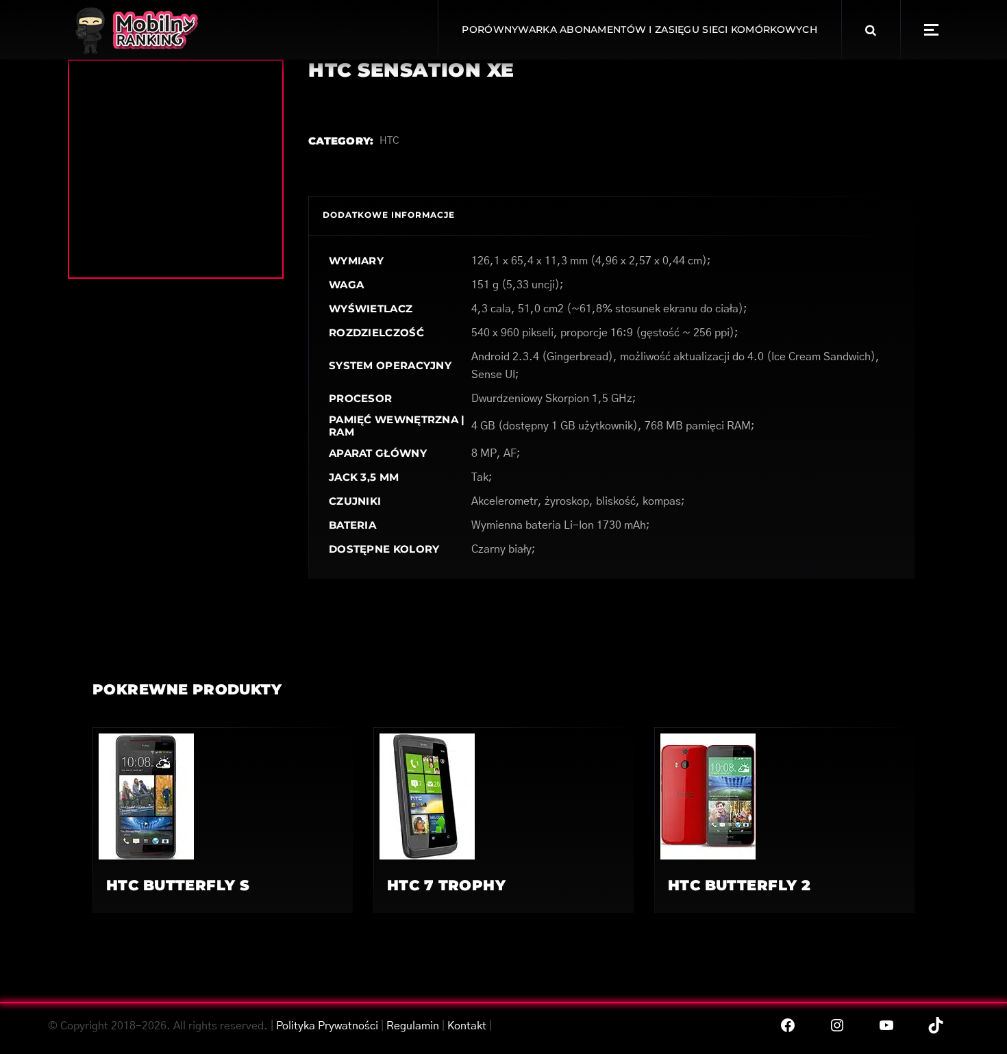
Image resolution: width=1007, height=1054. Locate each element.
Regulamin (412, 1025)
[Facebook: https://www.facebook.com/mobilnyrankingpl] (788, 1025)
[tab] (388, 215)
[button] (931, 30)
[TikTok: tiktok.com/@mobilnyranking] (936, 1025)
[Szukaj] (870, 30)
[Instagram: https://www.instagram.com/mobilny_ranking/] (837, 1025)
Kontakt (466, 1025)
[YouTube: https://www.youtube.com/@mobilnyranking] (886, 1025)
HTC (389, 141)
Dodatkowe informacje (389, 215)
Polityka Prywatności (327, 1025)
